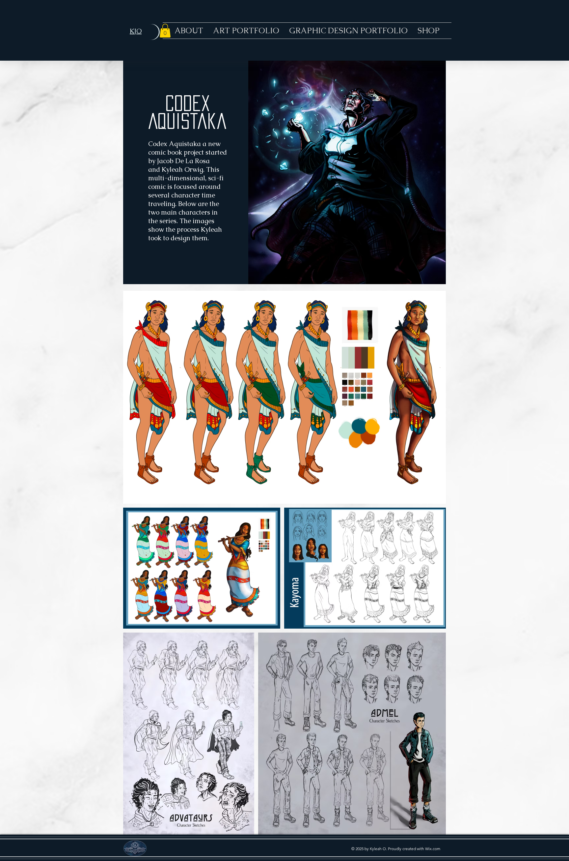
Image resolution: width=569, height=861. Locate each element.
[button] (165, 31)
